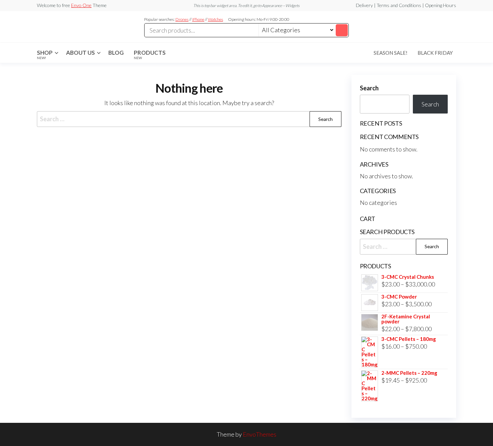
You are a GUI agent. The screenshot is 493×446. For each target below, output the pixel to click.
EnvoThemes (259, 434)
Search (369, 88)
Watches (215, 19)
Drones (181, 19)
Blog (116, 52)
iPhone (198, 19)
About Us (80, 52)
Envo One (81, 5)
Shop (45, 54)
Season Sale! (390, 53)
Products (150, 54)
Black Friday (435, 53)
